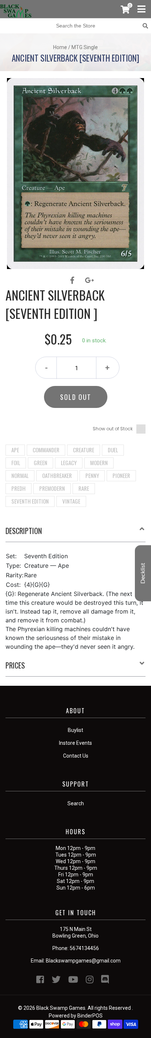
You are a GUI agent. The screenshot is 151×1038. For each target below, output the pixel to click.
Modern (99, 463)
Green (40, 463)
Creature (83, 450)
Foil (15, 463)
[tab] (75, 533)
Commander (46, 450)
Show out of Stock (113, 429)
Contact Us (75, 756)
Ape (15, 450)
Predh (18, 488)
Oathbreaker (57, 475)
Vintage (71, 501)
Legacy (69, 463)
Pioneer (121, 475)
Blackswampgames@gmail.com (83, 961)
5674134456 (84, 948)
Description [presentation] (23, 530)
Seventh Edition (30, 501)
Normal (20, 475)
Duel (113, 450)
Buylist (75, 730)
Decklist (143, 573)
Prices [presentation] (15, 665)
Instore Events (75, 743)
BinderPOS (90, 1016)
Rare (83, 488)
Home (60, 47)
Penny (92, 475)
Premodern (52, 488)
